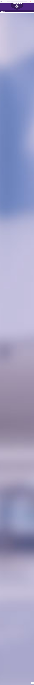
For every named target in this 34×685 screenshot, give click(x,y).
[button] (1, 1)
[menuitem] (30, 1)
